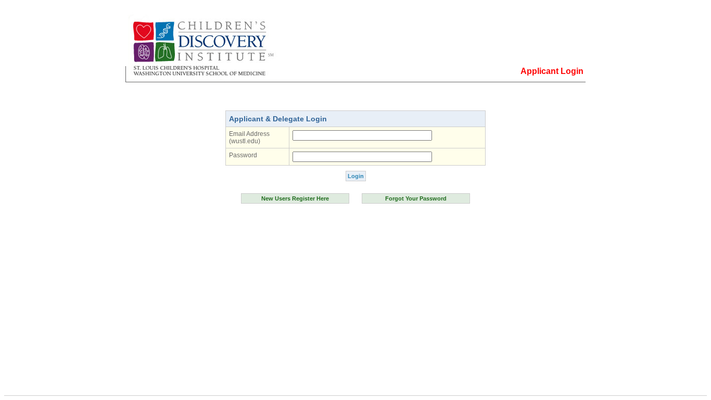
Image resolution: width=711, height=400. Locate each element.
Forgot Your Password (416, 198)
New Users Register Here (295, 198)
